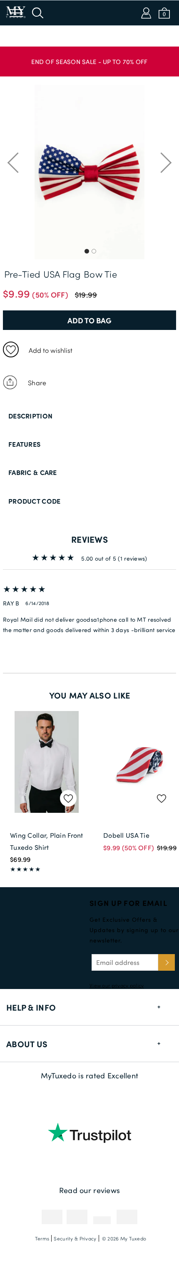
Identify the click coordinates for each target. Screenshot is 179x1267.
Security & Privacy (75, 1238)
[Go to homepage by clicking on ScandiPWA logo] (89, 12)
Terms (42, 1238)
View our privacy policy (117, 985)
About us (26, 1044)
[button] (89, 57)
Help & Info (31, 1007)
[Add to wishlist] (11, 349)
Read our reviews (89, 1190)
